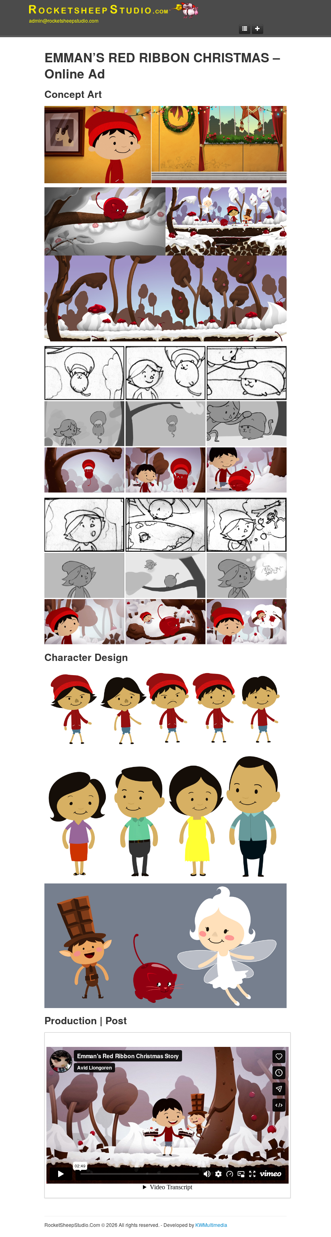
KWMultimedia (211, 1224)
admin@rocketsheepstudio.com (63, 20)
